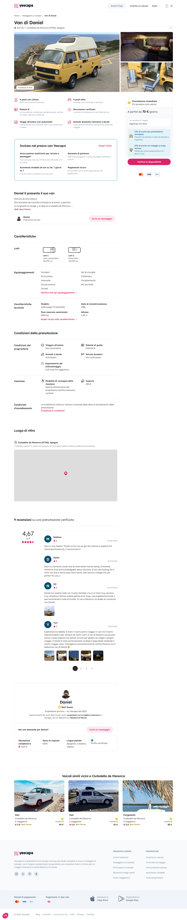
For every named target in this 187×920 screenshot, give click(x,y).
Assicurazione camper (156, 867)
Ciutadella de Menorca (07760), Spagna (45, 28)
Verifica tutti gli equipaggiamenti (58, 292)
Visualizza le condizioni (53, 410)
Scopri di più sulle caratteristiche (58, 319)
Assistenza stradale (155, 872)
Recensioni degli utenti (124, 872)
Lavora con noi (60, 914)
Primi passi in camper (123, 867)
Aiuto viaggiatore (121, 877)
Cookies (90, 914)
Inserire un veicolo (139, 6)
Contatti (47, 914)
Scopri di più (105, 145)
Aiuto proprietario (154, 877)
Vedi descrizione (22, 209)
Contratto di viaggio (156, 862)
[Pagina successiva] (92, 668)
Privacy (80, 914)
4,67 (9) (20, 28)
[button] (5, 916)
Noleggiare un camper (124, 862)
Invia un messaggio (102, 218)
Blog (38, 914)
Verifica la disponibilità (149, 162)
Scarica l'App (117, 6)
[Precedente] (17, 796)
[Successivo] (61, 796)
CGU (72, 914)
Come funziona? (120, 857)
